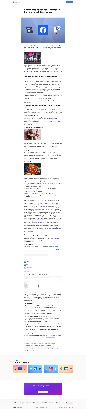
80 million (30, 66)
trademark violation (42, 222)
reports (38, 152)
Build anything (68, 402)
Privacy (72, 407)
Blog (59, 407)
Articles (62, 407)
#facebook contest (48, 345)
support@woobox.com (50, 337)
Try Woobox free (42, 392)
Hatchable (65, 407)
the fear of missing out (30, 144)
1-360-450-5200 (36, 407)
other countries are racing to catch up (40, 203)
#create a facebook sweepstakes (50, 343)
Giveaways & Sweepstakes (28, 6)
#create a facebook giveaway (38, 343)
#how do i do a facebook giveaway (29, 348)
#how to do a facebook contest (53, 348)
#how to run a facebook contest (29, 350)
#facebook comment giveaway (39, 345)
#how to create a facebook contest (41, 348)
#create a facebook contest (28, 343)
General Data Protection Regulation (51, 201)
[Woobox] (14, 407)
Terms (69, 407)
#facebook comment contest (28, 345)
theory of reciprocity (54, 93)
